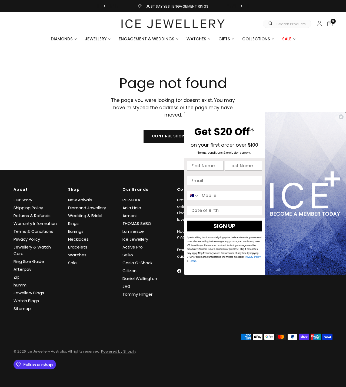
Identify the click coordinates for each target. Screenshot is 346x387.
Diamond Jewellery (87, 208)
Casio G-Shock (137, 263)
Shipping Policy (28, 208)
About (21, 189)
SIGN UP (224, 226)
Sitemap (22, 308)
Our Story (23, 200)
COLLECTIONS (256, 39)
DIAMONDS (62, 39)
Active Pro (132, 247)
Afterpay (22, 269)
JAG (126, 286)
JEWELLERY (96, 39)
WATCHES (196, 39)
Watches (77, 255)
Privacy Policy (27, 239)
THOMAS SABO (136, 223)
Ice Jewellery (135, 239)
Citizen (129, 270)
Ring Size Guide (29, 261)
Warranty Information (35, 223)
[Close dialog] (341, 117)
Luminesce (133, 231)
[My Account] (319, 23)
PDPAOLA (131, 200)
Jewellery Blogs (29, 293)
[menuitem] (64, 39)
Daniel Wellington (139, 278)
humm (20, 285)
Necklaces (78, 239)
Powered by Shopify (118, 351)
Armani (129, 215)
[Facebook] (183, 271)
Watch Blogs (26, 301)
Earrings (76, 231)
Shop (74, 189)
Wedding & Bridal (85, 215)
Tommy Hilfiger (137, 294)
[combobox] (193, 195)
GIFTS (224, 39)
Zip (16, 277)
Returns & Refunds (32, 215)
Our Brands (135, 189)
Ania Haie (131, 208)
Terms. (192, 261)
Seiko (127, 255)
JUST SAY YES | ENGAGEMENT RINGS (177, 6)
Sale (72, 263)
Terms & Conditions (33, 231)
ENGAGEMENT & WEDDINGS (146, 39)
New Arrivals (80, 200)
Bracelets (77, 247)
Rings (73, 223)
